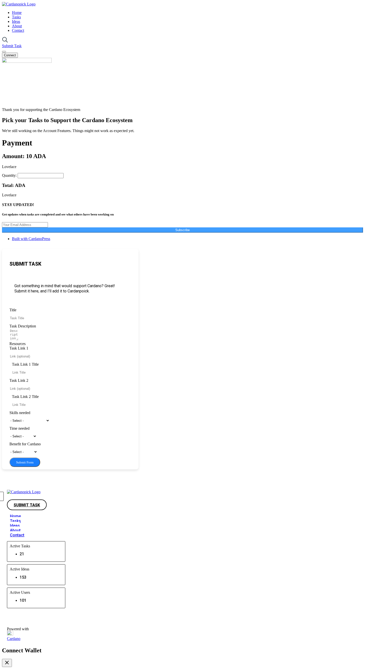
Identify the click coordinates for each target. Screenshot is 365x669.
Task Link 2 (18, 380)
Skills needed (19, 413)
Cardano (13, 638)
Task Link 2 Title (25, 396)
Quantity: (10, 175)
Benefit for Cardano (25, 444)
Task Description (22, 326)
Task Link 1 (18, 348)
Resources (17, 344)
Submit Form (25, 462)
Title (12, 310)
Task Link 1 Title (25, 364)
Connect (10, 55)
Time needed (19, 428)
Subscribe (182, 230)
